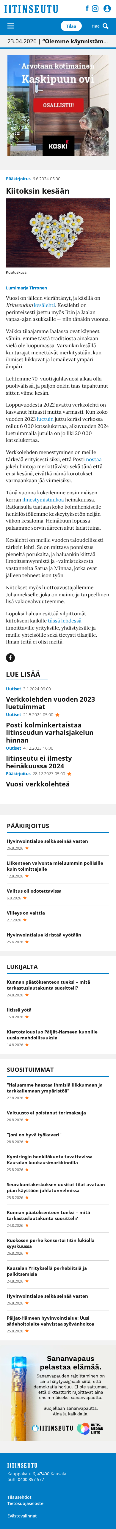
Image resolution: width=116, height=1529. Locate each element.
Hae (96, 26)
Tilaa (71, 26)
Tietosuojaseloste (25, 1503)
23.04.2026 (58, 41)
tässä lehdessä (64, 620)
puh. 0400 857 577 (25, 1479)
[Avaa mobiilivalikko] (10, 26)
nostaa (94, 459)
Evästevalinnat (22, 1516)
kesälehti (44, 305)
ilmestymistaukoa (43, 499)
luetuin (45, 419)
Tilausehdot (19, 1497)
